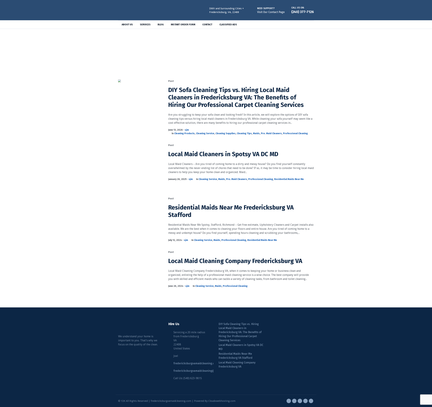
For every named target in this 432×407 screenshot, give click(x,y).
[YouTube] (311, 401)
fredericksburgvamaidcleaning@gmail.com (200, 370)
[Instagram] (300, 401)
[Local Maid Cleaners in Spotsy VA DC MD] (140, 166)
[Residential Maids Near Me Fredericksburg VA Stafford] (140, 219)
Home (211, 53)
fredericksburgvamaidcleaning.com (195, 363)
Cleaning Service (205, 133)
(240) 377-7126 (302, 12)
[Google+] (294, 401)
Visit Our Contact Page (271, 12)
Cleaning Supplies (225, 133)
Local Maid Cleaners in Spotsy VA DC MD (223, 154)
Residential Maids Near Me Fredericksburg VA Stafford (235, 355)
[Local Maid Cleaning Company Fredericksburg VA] (140, 273)
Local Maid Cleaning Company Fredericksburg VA (235, 261)
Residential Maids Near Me (289, 179)
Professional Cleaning (295, 133)
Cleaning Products (184, 133)
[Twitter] (305, 401)
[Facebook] (289, 401)
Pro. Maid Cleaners (271, 133)
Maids (256, 133)
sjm (187, 129)
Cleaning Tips (244, 133)
